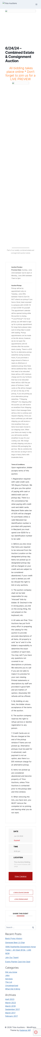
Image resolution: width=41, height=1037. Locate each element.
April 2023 (9, 999)
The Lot (8, 982)
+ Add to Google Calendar (21, 892)
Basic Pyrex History (13, 938)
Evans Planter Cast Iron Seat (17, 962)
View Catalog (20, 876)
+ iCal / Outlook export (21, 899)
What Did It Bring (12, 989)
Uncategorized (11, 985)
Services (9, 979)
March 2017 (10, 1013)
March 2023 (10, 1003)
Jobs (7, 975)
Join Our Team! (12, 957)
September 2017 (12, 1009)
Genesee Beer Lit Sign (15, 942)
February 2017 (11, 1016)
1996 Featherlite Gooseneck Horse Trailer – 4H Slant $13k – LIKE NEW (20, 950)
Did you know (11, 972)
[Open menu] (36, 4)
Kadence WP (25, 1030)
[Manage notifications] (36, 1032)
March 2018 (10, 1006)
